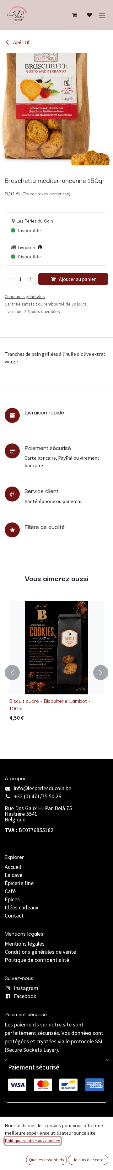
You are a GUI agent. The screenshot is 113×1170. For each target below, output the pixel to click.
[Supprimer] (10, 279)
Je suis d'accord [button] (88, 1160)
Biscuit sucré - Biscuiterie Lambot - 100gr (49, 704)
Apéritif (21, 42)
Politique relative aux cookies (32, 1140)
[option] (56, 672)
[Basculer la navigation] (102, 15)
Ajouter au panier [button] (77, 279)
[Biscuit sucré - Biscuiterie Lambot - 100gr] (56, 647)
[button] (12, 672)
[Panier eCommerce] (74, 15)
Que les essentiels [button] (46, 1160)
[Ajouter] (30, 279)
